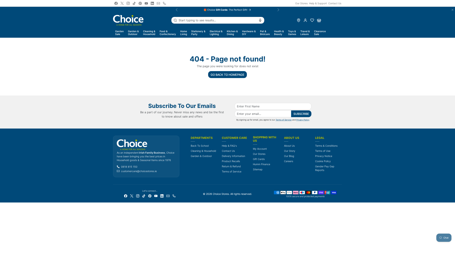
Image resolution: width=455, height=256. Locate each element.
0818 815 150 (129, 166)
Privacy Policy (302, 120)
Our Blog (289, 156)
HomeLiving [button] (183, 33)
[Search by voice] (260, 20)
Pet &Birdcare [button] (265, 33)
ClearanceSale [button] (320, 33)
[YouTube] (146, 3)
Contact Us (334, 3)
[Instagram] (128, 3)
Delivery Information (233, 156)
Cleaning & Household (203, 150)
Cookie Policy (323, 161)
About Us (289, 145)
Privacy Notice (323, 156)
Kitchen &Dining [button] (232, 33)
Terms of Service (284, 120)
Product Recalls (231, 161)
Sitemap (258, 169)
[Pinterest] (140, 3)
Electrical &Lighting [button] (216, 33)
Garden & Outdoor (201, 156)
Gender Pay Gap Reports (324, 168)
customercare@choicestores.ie (139, 171)
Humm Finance (261, 164)
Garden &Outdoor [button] (133, 33)
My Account (260, 148)
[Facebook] (116, 3)
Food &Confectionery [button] (168, 33)
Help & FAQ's (229, 145)
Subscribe (301, 114)
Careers (288, 161)
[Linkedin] (152, 3)
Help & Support (318, 3)
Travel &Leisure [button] (305, 33)
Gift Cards (259, 159)
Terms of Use (322, 150)
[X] (122, 3)
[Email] (158, 3)
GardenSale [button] (119, 33)
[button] (312, 20)
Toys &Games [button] (292, 33)
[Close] (452, 10)
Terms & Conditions (326, 145)
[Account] (305, 20)
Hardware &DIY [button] (249, 33)
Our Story (289, 150)
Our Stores (301, 3)
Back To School (200, 145)
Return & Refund (231, 166)
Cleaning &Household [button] (149, 33)
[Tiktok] (134, 3)
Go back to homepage (227, 74)
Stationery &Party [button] (198, 33)
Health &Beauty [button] (279, 33)
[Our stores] (298, 20)
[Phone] (164, 3)
